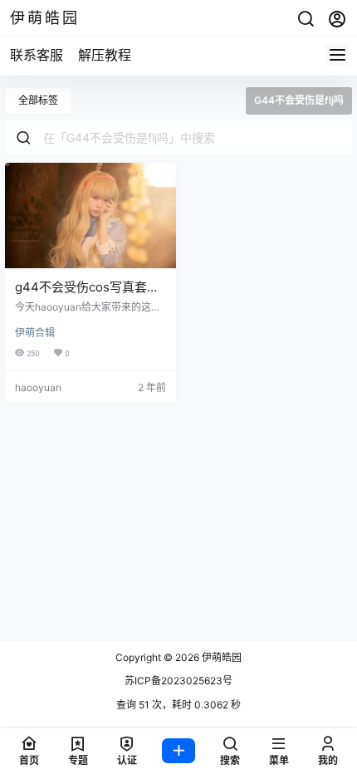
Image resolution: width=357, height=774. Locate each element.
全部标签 (38, 100)
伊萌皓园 (220, 657)
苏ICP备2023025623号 (178, 680)
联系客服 (36, 55)
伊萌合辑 (35, 332)
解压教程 (104, 55)
